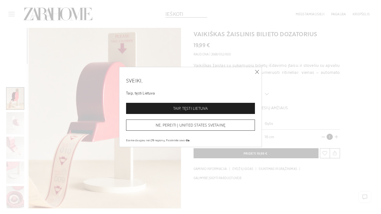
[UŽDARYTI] (257, 72)
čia (188, 140)
